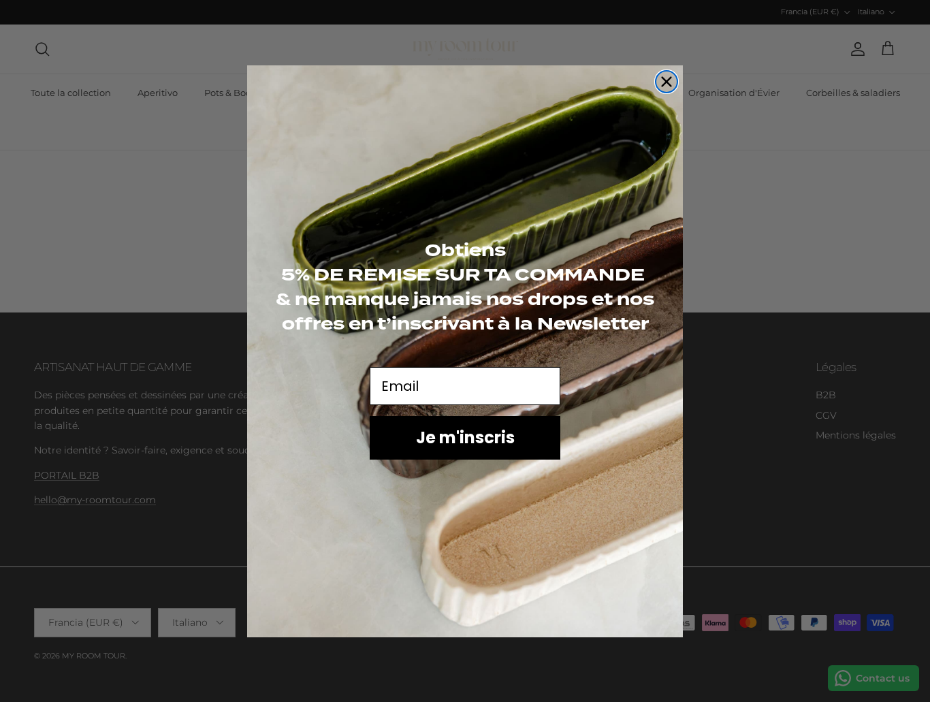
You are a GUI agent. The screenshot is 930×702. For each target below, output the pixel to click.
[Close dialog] (666, 82)
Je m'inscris (465, 437)
